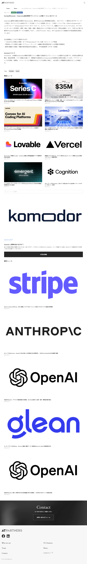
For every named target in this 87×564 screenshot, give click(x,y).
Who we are (6, 543)
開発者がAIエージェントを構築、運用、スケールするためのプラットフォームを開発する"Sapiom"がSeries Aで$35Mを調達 (63, 100)
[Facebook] (3, 536)
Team (4, 548)
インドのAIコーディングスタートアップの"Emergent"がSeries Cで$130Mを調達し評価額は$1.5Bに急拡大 (23, 184)
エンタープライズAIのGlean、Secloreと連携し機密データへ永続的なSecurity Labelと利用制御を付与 (27, 446)
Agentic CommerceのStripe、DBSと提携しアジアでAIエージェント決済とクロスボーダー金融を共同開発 (28, 306)
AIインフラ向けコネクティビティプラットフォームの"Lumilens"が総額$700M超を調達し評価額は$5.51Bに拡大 (64, 128)
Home (8, 8)
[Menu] (84, 3)
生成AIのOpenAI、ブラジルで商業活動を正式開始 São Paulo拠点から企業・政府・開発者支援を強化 (27, 399)
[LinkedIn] (8, 536)
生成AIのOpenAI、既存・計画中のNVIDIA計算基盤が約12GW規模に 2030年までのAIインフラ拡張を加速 (28, 492)
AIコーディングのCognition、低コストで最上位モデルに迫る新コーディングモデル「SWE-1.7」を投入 (63, 184)
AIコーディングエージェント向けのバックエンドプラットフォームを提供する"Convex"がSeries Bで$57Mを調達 (21, 128)
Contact (4, 553)
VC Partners (48, 543)
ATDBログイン (47, 553)
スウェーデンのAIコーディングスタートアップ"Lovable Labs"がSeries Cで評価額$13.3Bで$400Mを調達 (23, 100)
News (15, 8)
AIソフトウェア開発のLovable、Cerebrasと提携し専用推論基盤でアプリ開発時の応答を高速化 (23, 156)
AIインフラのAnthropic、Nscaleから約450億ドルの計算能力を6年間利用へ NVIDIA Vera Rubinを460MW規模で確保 (31, 353)
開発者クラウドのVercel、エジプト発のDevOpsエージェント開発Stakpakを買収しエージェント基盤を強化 (63, 156)
